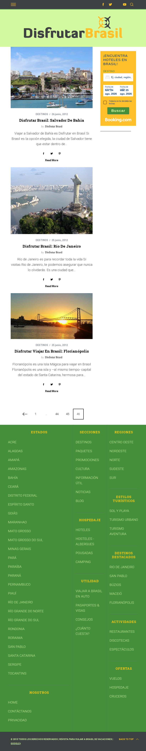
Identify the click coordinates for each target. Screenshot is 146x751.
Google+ (16, 743)
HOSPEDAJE (119, 687)
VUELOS (116, 678)
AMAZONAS (17, 469)
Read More (51, 160)
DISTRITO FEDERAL (22, 495)
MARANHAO (17, 522)
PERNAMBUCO (19, 584)
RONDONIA (16, 629)
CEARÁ (13, 487)
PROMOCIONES (87, 460)
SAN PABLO (17, 647)
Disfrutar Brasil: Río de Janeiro (52, 246)
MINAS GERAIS (19, 549)
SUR (113, 478)
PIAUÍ (12, 593)
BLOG (80, 501)
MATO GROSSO (19, 531)
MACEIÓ (116, 594)
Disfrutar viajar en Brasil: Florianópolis (52, 351)
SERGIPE (14, 664)
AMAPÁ (13, 460)
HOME (13, 702)
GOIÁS (12, 513)
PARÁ (12, 558)
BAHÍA (13, 478)
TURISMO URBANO (124, 520)
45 (67, 414)
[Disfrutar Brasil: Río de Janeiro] (52, 200)
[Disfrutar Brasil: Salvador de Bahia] (52, 77)
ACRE (12, 442)
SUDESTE (117, 469)
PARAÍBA (15, 567)
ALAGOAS (15, 451)
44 (57, 414)
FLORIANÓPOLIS (122, 603)
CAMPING (83, 562)
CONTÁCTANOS (20, 711)
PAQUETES (84, 451)
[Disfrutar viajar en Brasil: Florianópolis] (52, 316)
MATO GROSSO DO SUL (25, 540)
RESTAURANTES (122, 632)
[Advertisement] (123, 159)
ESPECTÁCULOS (122, 649)
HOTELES (83, 530)
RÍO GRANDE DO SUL (23, 620)
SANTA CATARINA (21, 656)
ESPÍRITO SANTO (21, 504)
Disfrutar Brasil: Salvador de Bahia (51, 120)
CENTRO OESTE (121, 442)
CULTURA (83, 469)
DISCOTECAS (119, 640)
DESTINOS (42, 114)
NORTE (115, 460)
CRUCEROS (118, 696)
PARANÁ (14, 575)
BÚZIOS (115, 585)
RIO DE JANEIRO (122, 567)
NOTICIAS (83, 492)
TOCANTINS (17, 673)
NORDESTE (118, 451)
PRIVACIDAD (17, 720)
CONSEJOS (84, 619)
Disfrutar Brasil (53, 126)
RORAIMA (15, 638)
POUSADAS (84, 553)
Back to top (126, 739)
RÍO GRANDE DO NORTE (26, 611)
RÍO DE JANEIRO (20, 602)
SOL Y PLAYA (119, 511)
